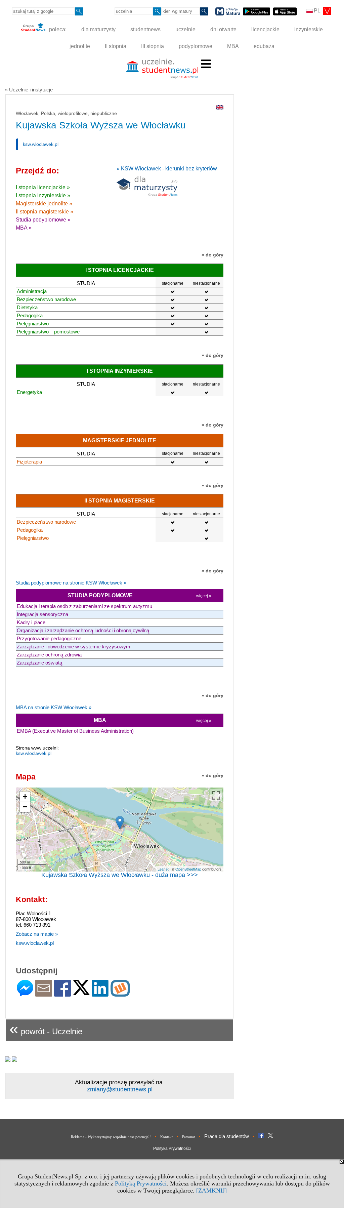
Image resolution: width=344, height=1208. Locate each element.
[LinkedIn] (100, 993)
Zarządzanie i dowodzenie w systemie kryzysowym (73, 646)
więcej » (203, 596)
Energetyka (29, 392)
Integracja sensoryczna (42, 614)
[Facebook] (62, 993)
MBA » (24, 228)
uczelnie (185, 29)
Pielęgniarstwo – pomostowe (48, 331)
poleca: (57, 29)
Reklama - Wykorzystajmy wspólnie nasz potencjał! (111, 1137)
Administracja (32, 291)
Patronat (188, 1137)
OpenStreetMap (188, 869)
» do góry (212, 254)
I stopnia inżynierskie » (43, 195)
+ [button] (25, 796)
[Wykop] (120, 993)
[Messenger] (25, 993)
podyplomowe (195, 46)
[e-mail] (43, 993)
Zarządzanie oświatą (39, 663)
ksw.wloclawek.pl (40, 144)
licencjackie (265, 29)
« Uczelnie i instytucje (29, 89)
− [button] (25, 807)
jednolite (80, 46)
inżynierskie (308, 29)
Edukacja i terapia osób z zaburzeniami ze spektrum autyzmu (84, 606)
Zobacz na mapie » (37, 934)
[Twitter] (81, 992)
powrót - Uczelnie (45, 1029)
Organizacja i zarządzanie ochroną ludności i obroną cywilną (83, 630)
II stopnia (115, 46)
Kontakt (166, 1137)
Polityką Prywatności (141, 1183)
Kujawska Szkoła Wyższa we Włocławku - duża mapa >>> (119, 875)
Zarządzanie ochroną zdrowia (49, 654)
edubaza (264, 46)
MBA (233, 46)
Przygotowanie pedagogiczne (49, 638)
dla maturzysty (98, 29)
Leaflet (163, 869)
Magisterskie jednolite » (44, 203)
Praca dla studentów (226, 1136)
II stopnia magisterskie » (44, 211)
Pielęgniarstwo (33, 323)
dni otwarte (223, 29)
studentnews (145, 29)
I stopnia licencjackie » (43, 187)
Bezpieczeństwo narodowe (46, 299)
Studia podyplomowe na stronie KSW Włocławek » (71, 583)
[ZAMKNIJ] (211, 1190)
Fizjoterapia (29, 462)
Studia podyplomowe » (43, 220)
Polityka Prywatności (172, 1148)
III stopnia (152, 46)
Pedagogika (30, 315)
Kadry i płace (31, 622)
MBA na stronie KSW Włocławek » (53, 707)
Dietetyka (27, 307)
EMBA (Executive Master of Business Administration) (75, 731)
